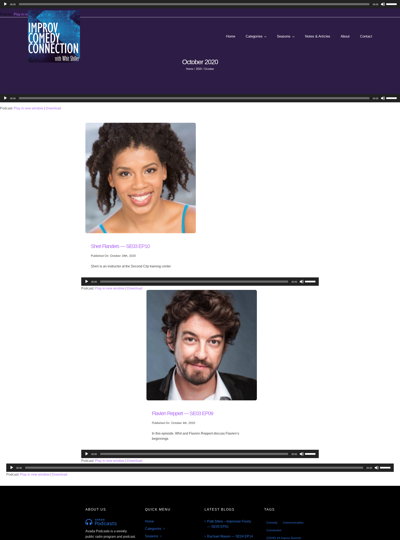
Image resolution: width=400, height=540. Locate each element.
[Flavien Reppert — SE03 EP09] (201, 292)
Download (53, 108)
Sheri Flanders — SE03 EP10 (120, 246)
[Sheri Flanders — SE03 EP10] (140, 125)
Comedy (272, 522)
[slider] (392, 97)
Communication (293, 522)
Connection (273, 530)
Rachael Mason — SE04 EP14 (230, 536)
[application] (200, 98)
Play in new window (28, 108)
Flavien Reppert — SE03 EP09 (182, 413)
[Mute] (383, 98)
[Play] (5, 98)
